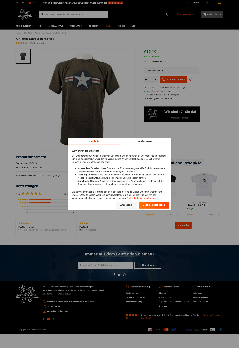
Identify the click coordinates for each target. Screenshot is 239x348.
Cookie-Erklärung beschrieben (141, 198)
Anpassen (125, 205)
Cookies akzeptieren (154, 205)
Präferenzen (145, 141)
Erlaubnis (93, 141)
